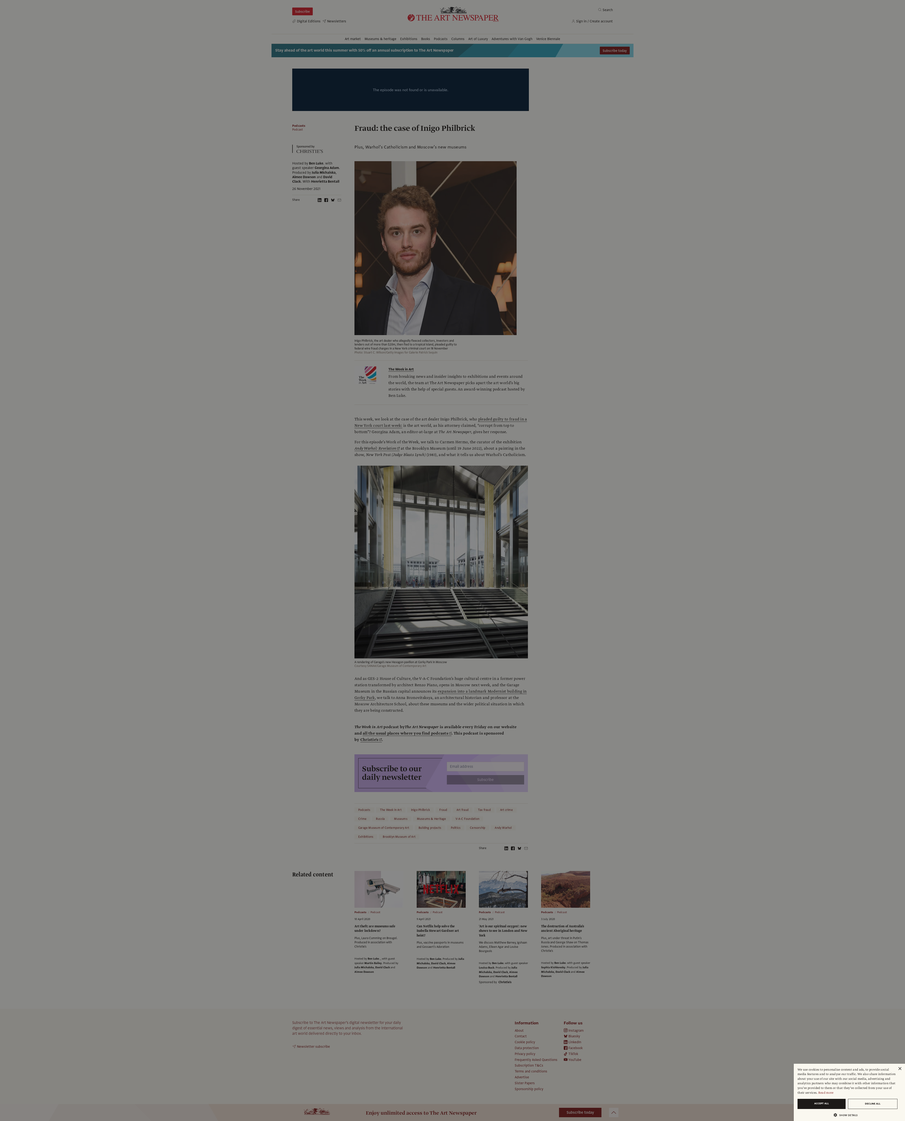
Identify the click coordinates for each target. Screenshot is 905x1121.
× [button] (899, 1069)
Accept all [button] (821, 1103)
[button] (847, 1115)
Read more (826, 1093)
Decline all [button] (872, 1103)
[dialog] (849, 1092)
